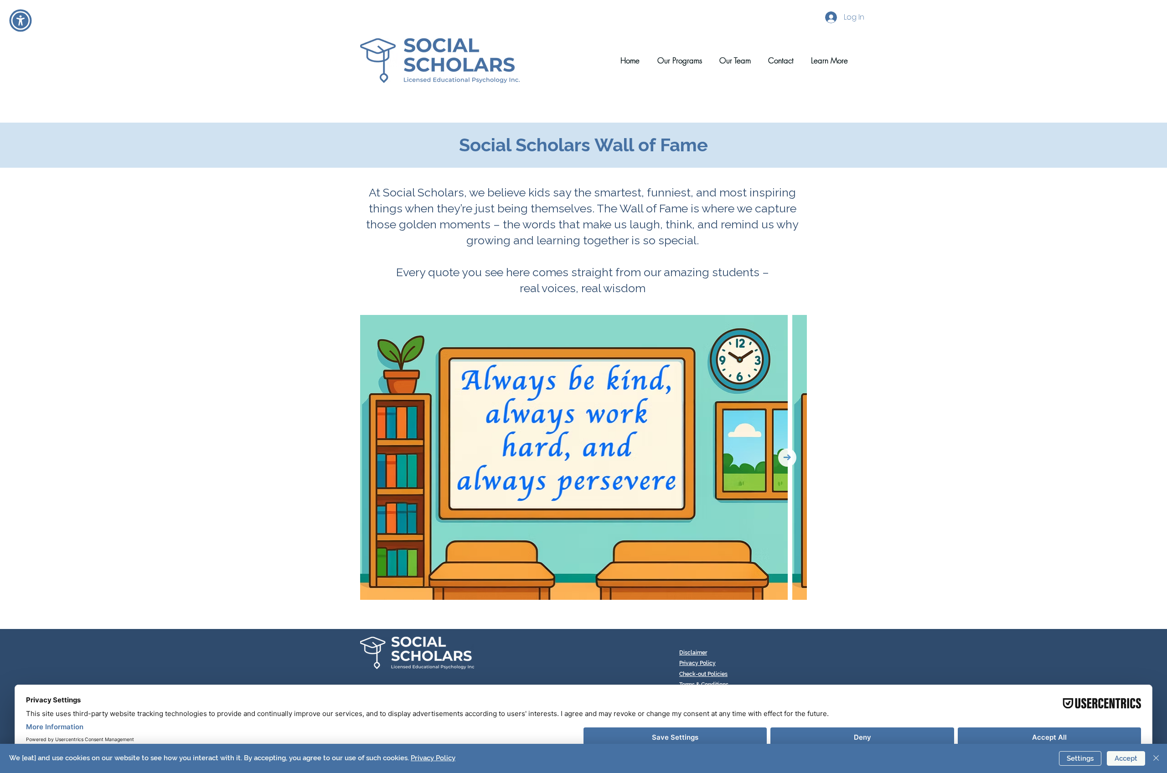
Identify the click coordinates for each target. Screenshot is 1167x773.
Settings (1080, 758)
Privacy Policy (433, 758)
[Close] (1156, 758)
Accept (1126, 758)
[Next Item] (787, 457)
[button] (825, 60)
